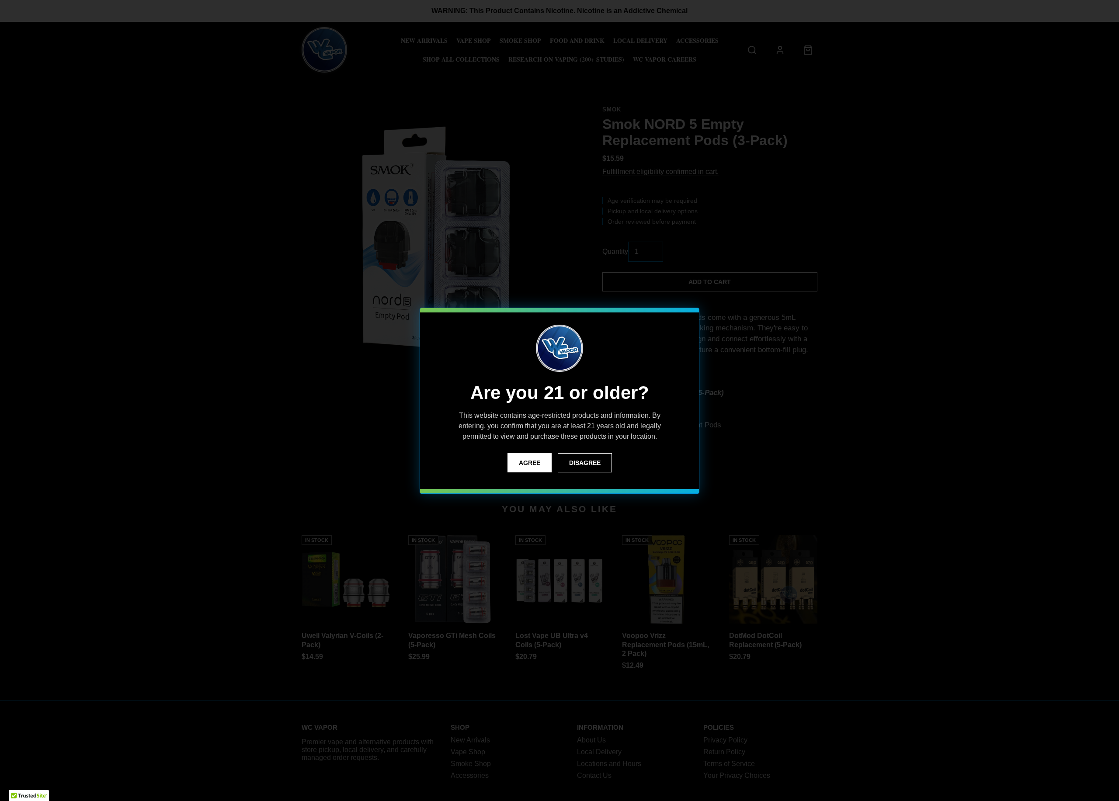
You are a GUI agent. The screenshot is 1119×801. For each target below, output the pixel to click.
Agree (529, 462)
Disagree (585, 462)
